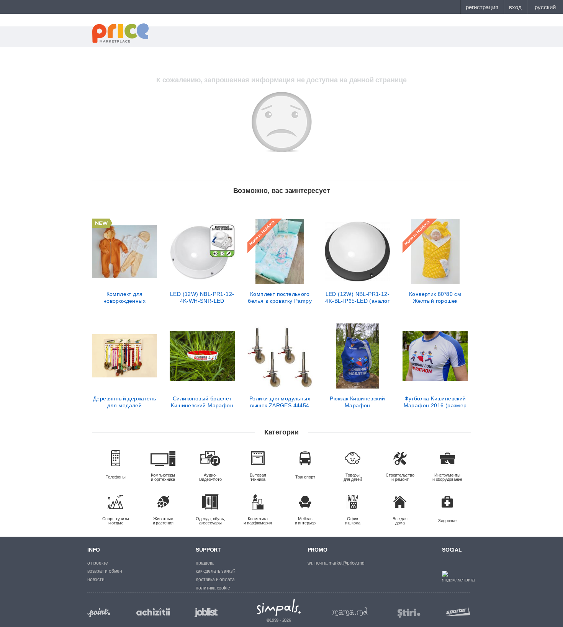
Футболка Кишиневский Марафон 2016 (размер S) (435, 401)
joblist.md (206, 612)
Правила (205, 563)
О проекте (97, 563)
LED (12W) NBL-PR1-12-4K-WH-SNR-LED (202, 297)
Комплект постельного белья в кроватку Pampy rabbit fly (280, 297)
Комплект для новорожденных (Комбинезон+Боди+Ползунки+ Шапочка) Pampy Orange (124, 297)
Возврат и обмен (104, 571)
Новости (96, 579)
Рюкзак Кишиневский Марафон (357, 401)
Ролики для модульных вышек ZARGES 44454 (279, 401)
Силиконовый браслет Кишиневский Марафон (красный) (202, 401)
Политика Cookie (213, 588)
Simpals (279, 607)
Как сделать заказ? (215, 571)
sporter (456, 611)
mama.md (350, 611)
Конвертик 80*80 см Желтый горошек (435, 297)
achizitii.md (153, 612)
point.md (98, 612)
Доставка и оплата (215, 579)
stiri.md (409, 613)
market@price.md (346, 563)
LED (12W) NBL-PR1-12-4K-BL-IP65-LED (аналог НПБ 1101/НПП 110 (357, 297)
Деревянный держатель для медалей (124, 401)
